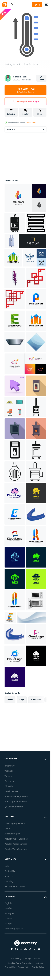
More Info (11, 127)
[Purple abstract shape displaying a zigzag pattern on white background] (15, 316)
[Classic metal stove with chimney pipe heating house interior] (15, 595)
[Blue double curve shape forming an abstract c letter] (15, 788)
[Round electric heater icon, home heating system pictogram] (15, 681)
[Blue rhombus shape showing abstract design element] (15, 466)
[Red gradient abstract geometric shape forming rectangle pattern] (15, 359)
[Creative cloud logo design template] (15, 724)
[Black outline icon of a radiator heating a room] (15, 242)
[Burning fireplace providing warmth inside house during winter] (15, 617)
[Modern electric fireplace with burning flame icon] (15, 638)
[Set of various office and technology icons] (15, 552)
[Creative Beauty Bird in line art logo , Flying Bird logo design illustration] (16, 295)
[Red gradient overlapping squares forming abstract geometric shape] (15, 337)
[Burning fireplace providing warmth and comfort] (15, 574)
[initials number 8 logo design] (15, 831)
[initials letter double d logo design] (13, 277)
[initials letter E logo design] (15, 401)
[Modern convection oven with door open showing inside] (15, 702)
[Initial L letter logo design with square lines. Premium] (18, 260)
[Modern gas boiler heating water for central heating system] (15, 531)
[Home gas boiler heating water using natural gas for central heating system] (15, 221)
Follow (41, 79)
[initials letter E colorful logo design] (15, 767)
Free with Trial (25, 90)
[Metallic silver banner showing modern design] (15, 444)
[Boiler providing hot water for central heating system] (33, 239)
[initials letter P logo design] (15, 380)
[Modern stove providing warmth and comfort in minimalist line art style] (15, 660)
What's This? (31, 123)
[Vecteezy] (4, 4)
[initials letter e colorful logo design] (31, 955)
